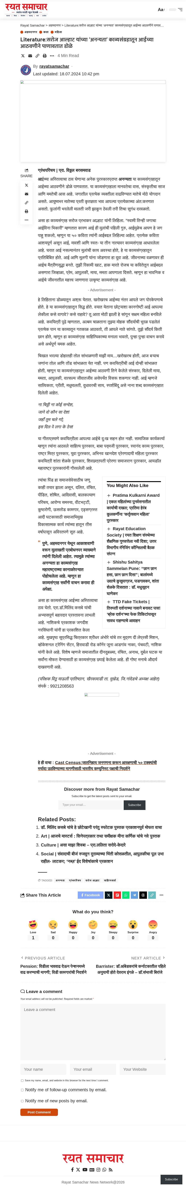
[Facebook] (72, 1169)
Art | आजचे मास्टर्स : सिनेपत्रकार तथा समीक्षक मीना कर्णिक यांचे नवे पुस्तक (100, 836)
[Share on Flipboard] (117, 895)
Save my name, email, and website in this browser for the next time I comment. (67, 1080)
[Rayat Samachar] (26, 9)
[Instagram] (98, 1169)
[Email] (30, 56)
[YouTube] (85, 1169)
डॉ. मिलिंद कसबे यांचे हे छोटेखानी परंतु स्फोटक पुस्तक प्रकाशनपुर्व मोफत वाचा (101, 827)
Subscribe (134, 805)
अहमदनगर (31, 32)
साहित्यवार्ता (110, 880)
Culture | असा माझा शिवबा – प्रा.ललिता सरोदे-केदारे (83, 844)
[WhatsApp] (104, 1169)
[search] (153, 9)
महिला (58, 32)
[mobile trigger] (179, 9)
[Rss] (111, 1169)
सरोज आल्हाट (93, 880)
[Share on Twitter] (22, 56)
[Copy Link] (37, 56)
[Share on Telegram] (134, 895)
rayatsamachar (54, 66)
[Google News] (92, 1169)
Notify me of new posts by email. (56, 1100)
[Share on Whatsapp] (126, 895)
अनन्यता (60, 880)
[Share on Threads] (143, 895)
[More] (51, 56)
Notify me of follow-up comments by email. (66, 1089)
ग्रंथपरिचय (75, 880)
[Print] (44, 56)
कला (46, 32)
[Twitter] (78, 1169)
